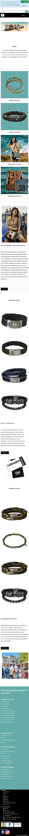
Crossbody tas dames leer (7, 751)
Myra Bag (3, 742)
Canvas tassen (4, 749)
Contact (5, 793)
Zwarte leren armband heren (7, 722)
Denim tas (3, 753)
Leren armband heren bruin (7, 719)
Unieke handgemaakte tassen (8, 740)
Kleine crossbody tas (6, 769)
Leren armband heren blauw (7, 717)
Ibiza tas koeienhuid (5, 756)
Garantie (5, 798)
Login (4, 795)
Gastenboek (6, 796)
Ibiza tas (3, 737)
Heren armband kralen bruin (7, 713)
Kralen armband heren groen (7, 715)
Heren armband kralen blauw (7, 710)
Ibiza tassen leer (5, 758)
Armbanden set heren (6, 708)
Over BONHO (6, 791)
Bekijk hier (4, 452)
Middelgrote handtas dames (7, 776)
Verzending (5, 799)
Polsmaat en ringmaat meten (10, 802)
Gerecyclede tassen (5, 735)
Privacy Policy (6, 804)
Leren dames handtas (6, 760)
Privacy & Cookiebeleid (15, 5)
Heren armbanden (5, 701)
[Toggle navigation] (2, 15)
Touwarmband (4, 706)
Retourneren (6, 801)
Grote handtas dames (6, 778)
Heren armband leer (5, 704)
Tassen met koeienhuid (6, 762)
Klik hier (4, 289)
